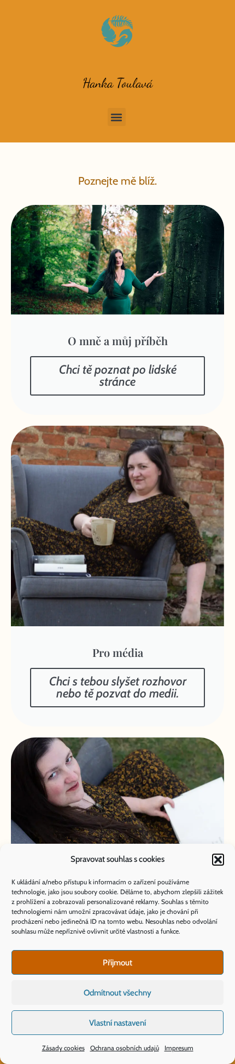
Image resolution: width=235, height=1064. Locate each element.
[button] (218, 859)
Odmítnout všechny (117, 993)
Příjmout (117, 963)
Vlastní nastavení (117, 1023)
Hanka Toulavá (117, 83)
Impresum (178, 1048)
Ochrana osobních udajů (124, 1048)
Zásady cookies (63, 1048)
